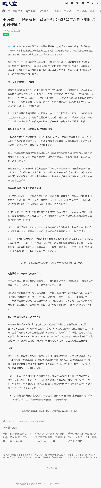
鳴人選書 (82, 11)
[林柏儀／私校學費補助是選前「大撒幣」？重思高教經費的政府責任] (83, 442)
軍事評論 (43, 11)
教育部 (42, 421)
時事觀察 (30, 11)
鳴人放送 (69, 11)
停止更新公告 (15, 11)
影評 (92, 11)
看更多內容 (52, 467)
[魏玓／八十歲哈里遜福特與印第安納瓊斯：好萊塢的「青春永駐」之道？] (50, 442)
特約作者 (6, 31)
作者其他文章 (10, 427)
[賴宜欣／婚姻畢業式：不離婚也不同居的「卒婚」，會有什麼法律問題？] (18, 442)
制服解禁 (21, 421)
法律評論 (56, 11)
